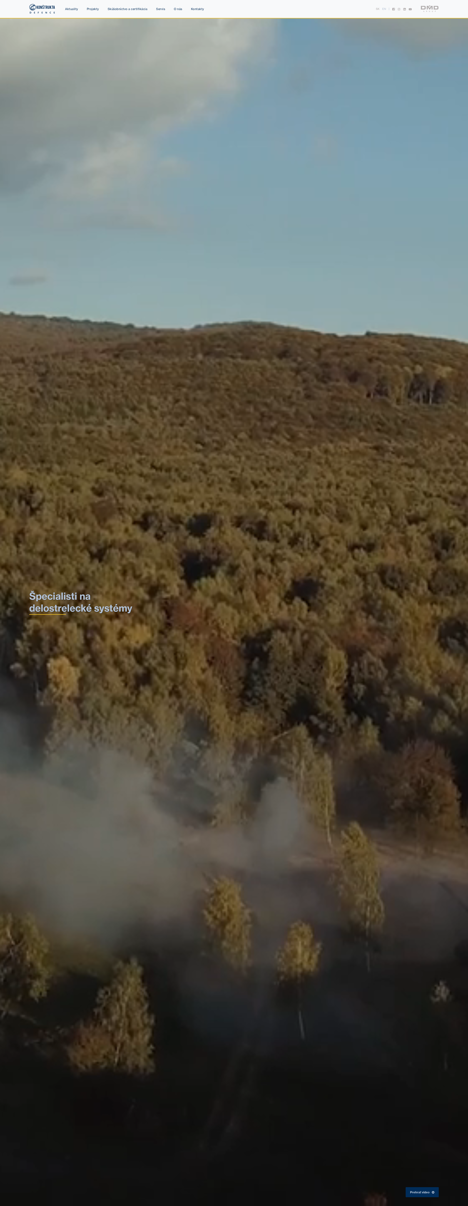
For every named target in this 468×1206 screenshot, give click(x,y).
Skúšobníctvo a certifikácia (128, 9)
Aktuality (71, 9)
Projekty (93, 9)
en (384, 9)
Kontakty (197, 9)
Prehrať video (420, 1192)
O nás (178, 9)
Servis (160, 9)
